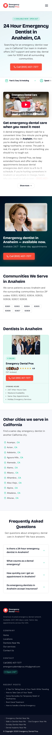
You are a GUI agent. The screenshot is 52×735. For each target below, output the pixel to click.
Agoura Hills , (15, 457)
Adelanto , (13, 452)
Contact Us (8, 650)
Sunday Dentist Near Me (16, 724)
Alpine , (12, 488)
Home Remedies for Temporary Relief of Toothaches (22, 697)
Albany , (12, 472)
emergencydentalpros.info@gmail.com (21, 666)
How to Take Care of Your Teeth (19, 692)
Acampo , (13, 442)
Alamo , (12, 467)
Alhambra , (14, 477)
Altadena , (13, 493)
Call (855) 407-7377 (20, 256)
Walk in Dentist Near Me (16, 721)
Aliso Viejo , (14, 483)
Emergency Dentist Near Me (17, 718)
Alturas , (12, 498)
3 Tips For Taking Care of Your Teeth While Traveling (27, 689)
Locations (8, 639)
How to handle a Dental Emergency (20, 705)
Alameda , (13, 462)
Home (6, 635)
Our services (9, 646)
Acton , (12, 447)
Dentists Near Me (11, 643)
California (12, 424)
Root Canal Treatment (15, 702)
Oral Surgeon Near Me (37, 721)
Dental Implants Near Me (16, 727)
